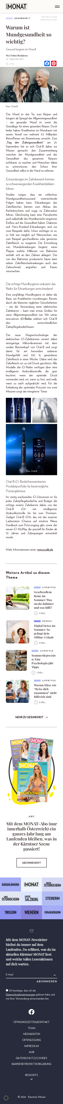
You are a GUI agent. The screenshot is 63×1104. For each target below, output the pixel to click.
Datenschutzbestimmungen (20, 994)
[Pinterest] (53, 64)
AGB (31, 1052)
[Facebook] (47, 64)
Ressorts (31, 1075)
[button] (6, 1098)
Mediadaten (31, 1034)
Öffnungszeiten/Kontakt (31, 1022)
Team (31, 1028)
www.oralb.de (45, 549)
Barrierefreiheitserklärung (31, 1064)
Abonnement (31, 863)
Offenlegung (31, 1040)
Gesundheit (22, 18)
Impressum (31, 1046)
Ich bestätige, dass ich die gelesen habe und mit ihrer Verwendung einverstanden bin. (30, 994)
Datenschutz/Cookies (31, 1058)
